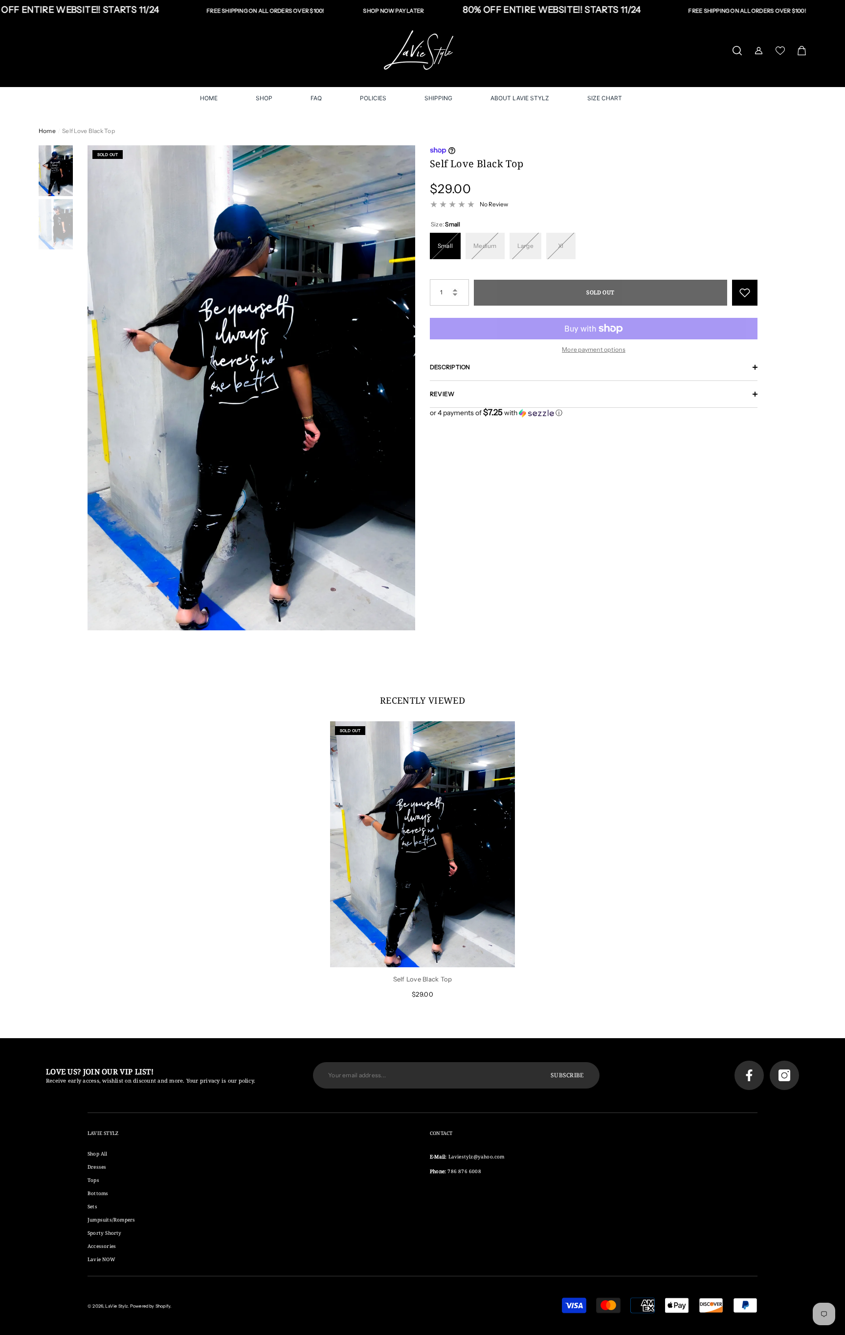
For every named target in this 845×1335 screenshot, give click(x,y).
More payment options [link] (593, 349)
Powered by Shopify (150, 1306)
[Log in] (758, 50)
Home (47, 130)
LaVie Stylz (116, 1306)
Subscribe (567, 1075)
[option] (251, 387)
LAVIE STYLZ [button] (103, 1133)
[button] (737, 50)
